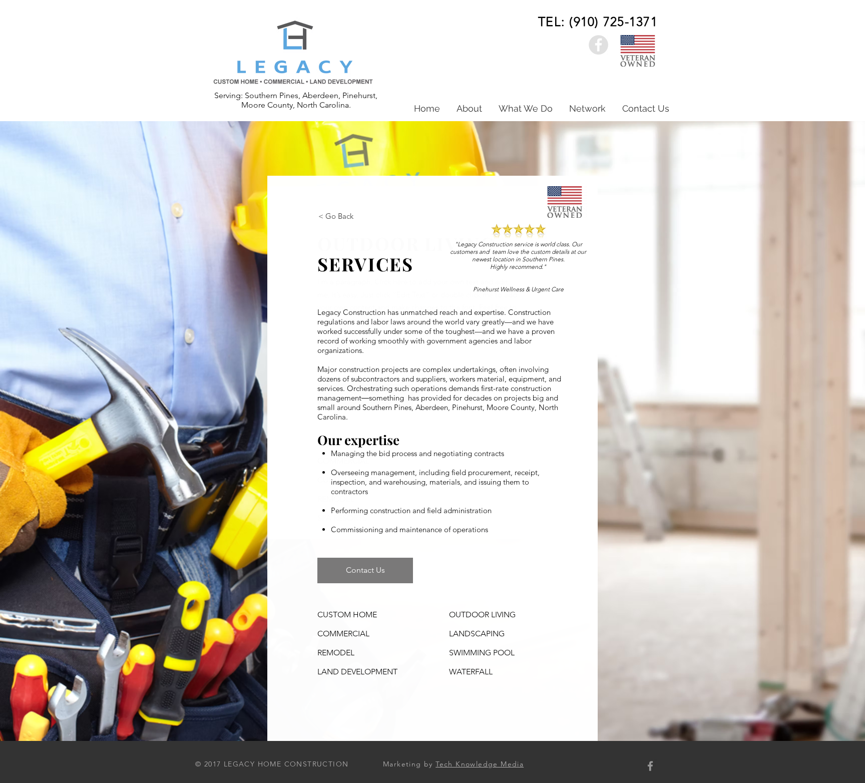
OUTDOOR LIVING (482, 614)
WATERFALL (471, 671)
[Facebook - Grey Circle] (598, 45)
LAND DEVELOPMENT (357, 671)
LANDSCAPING (477, 633)
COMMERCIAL (343, 633)
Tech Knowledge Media (480, 763)
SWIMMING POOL (482, 652)
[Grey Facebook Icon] (650, 765)
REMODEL (335, 652)
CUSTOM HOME (347, 614)
